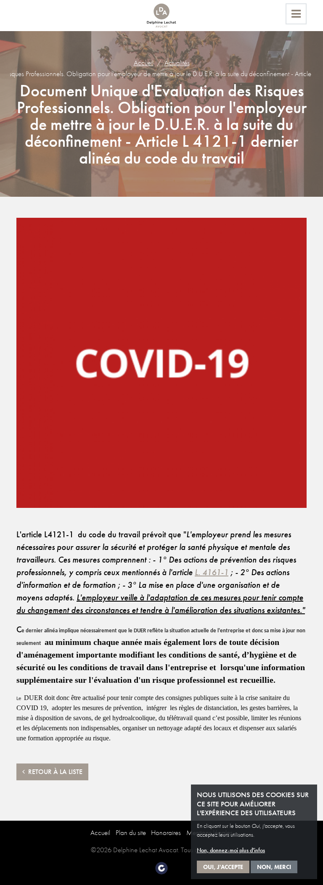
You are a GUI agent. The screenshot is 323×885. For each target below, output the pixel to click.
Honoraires (166, 832)
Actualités (177, 62)
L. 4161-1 (211, 572)
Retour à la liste (53, 771)
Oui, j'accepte (223, 867)
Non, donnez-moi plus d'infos (231, 850)
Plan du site (131, 832)
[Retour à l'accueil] (161, 15)
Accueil (144, 62)
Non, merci (274, 867)
